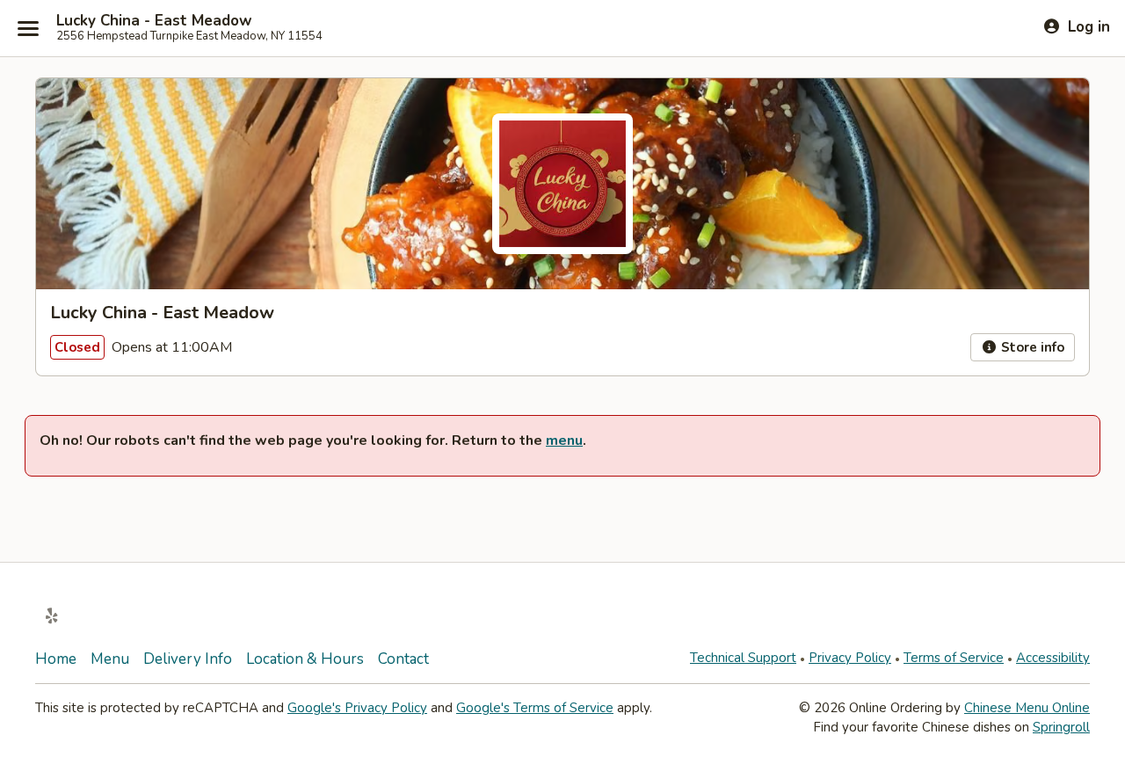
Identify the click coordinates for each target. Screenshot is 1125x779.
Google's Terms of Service (534, 708)
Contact (403, 659)
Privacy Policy (850, 657)
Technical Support (743, 657)
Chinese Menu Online (1027, 708)
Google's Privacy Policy (357, 708)
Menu (110, 659)
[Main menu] (28, 28)
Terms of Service (954, 657)
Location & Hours (305, 659)
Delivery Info (187, 659)
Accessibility (1053, 657)
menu (564, 440)
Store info (1031, 347)
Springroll (1061, 727)
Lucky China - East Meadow (154, 21)
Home (55, 659)
